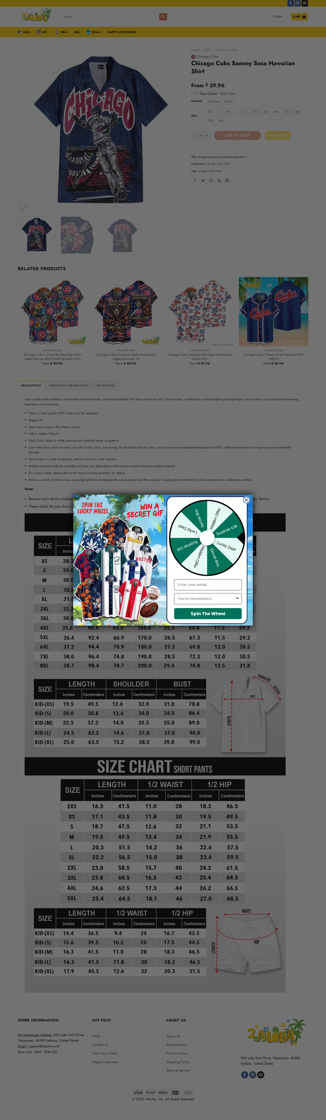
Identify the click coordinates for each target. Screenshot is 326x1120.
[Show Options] (237, 598)
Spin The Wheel (208, 614)
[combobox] (206, 598)
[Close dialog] (246, 500)
